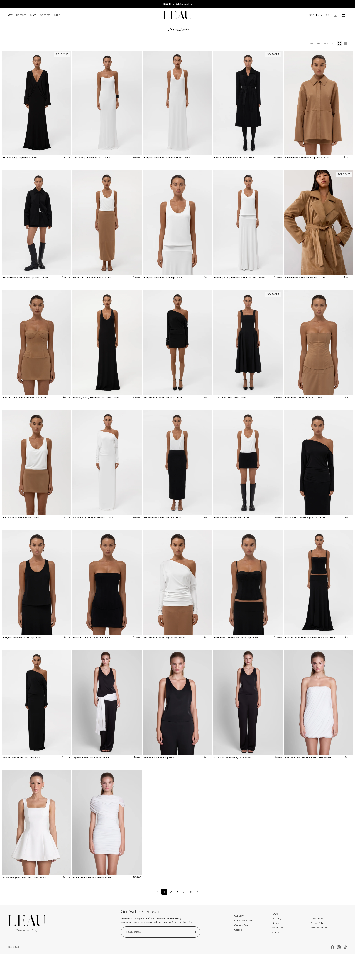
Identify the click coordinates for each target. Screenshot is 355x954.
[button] (328, 43)
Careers (238, 930)
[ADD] (136, 749)
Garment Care (241, 925)
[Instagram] (339, 947)
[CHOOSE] (136, 149)
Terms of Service (319, 927)
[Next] (197, 891)
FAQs (275, 913)
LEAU (16, 947)
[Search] (328, 15)
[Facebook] (332, 947)
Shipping (276, 918)
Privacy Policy (317, 923)
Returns (276, 923)
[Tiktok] (345, 947)
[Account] (335, 15)
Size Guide (277, 927)
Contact (276, 932)
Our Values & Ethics (244, 920)
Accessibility (317, 918)
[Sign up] (195, 932)
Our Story (239, 916)
